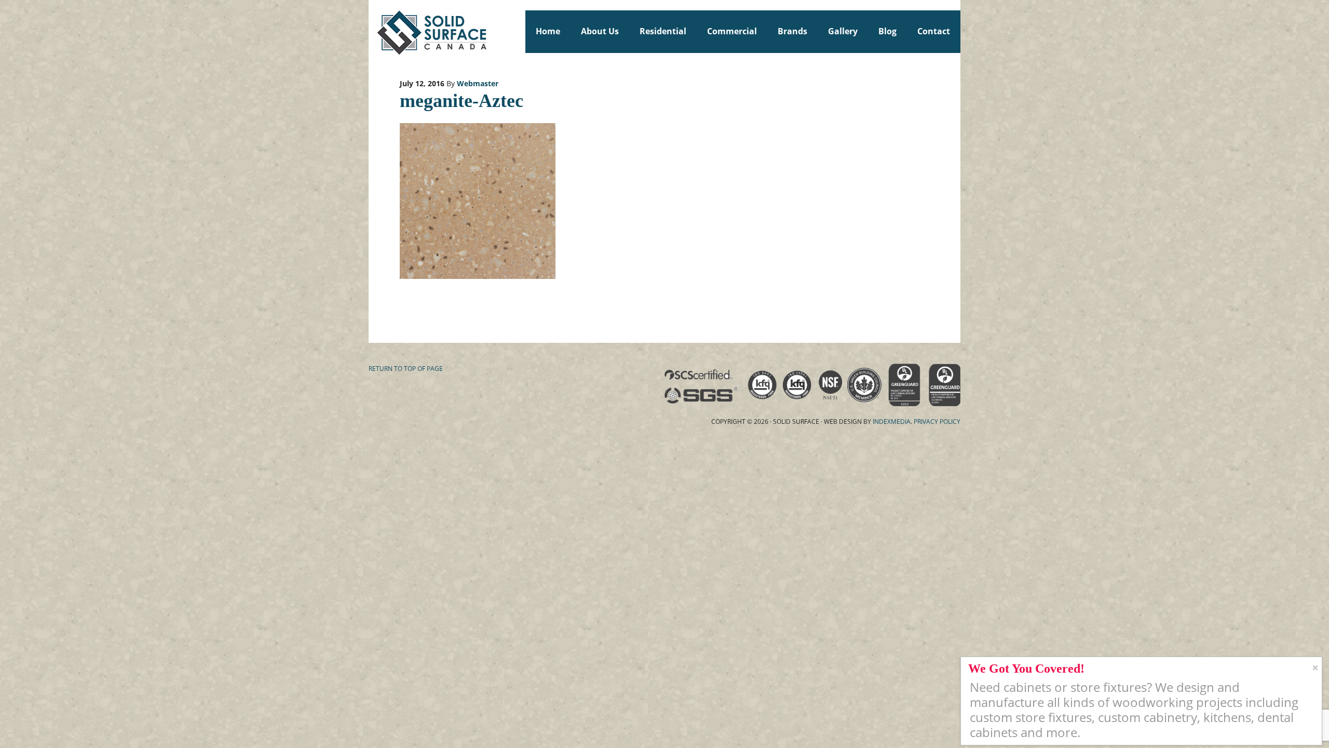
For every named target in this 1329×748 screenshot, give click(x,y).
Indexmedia (892, 421)
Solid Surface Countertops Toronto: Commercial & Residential (373, 31)
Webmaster (477, 83)
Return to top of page (406, 368)
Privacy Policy (937, 421)
